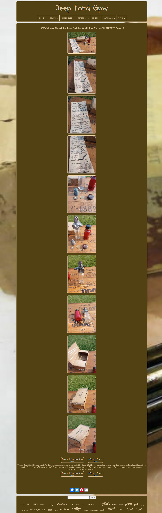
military (32, 504)
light (139, 509)
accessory (94, 510)
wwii (120, 509)
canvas (42, 505)
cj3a (77, 505)
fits (43, 509)
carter (102, 510)
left (56, 510)
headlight (51, 505)
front (98, 505)
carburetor (25, 510)
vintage (35, 509)
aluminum (62, 504)
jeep (128, 503)
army (114, 504)
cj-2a (142, 505)
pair (136, 504)
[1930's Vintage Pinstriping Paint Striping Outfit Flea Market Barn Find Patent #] (82, 43)
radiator (65, 509)
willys (76, 509)
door (50, 510)
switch (91, 504)
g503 (106, 504)
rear (121, 505)
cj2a (130, 509)
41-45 (72, 505)
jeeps (86, 510)
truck (83, 505)
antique (22, 505)
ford (111, 508)
